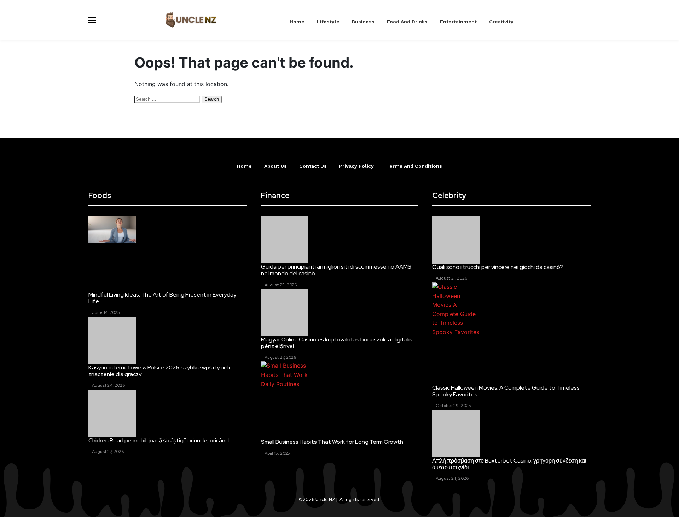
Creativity (501, 21)
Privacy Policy (356, 166)
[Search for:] (168, 98)
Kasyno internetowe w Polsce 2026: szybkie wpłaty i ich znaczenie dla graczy (159, 371)
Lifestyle (328, 21)
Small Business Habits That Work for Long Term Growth (332, 442)
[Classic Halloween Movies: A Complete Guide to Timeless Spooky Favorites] (456, 309)
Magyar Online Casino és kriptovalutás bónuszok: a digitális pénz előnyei (336, 343)
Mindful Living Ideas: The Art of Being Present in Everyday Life (162, 298)
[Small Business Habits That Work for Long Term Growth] (284, 376)
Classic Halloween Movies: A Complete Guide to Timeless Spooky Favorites (506, 391)
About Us (275, 166)
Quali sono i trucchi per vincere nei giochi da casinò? (497, 267)
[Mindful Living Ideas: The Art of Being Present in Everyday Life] (112, 230)
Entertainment (458, 21)
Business (363, 21)
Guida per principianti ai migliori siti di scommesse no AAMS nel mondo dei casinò (336, 270)
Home (297, 21)
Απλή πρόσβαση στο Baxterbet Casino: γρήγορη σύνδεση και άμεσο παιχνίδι (509, 464)
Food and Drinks (407, 21)
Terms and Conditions (414, 166)
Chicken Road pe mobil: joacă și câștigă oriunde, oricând (158, 440)
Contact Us (313, 166)
